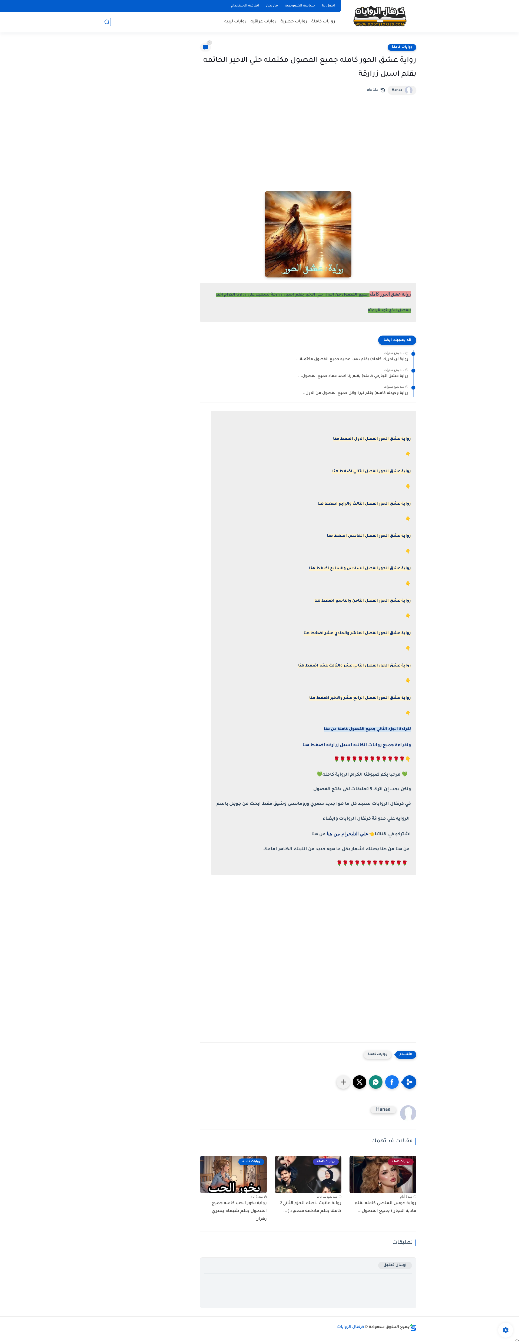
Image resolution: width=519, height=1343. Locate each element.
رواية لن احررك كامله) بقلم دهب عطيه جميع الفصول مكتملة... (352, 359)
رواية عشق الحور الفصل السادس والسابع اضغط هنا (360, 569)
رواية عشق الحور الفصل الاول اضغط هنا (372, 439)
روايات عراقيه (264, 21)
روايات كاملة (323, 21)
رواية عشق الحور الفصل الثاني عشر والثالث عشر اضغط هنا (354, 666)
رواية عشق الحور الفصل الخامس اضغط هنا (369, 536)
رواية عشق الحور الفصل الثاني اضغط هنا (371, 472)
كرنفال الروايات (350, 1327)
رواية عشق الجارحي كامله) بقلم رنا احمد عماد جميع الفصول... (353, 376)
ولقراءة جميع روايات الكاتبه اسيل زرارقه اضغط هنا (356, 745)
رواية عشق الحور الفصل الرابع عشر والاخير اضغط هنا (360, 698)
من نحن (272, 6)
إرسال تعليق (395, 1265)
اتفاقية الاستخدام (245, 6)
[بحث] (107, 22)
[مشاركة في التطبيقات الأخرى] (343, 1082)
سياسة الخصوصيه (300, 6)
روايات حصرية (294, 21)
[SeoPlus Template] (413, 1327)
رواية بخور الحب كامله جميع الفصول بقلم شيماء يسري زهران (239, 1211)
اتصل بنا (328, 6)
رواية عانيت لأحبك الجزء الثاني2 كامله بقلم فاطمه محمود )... (310, 1207)
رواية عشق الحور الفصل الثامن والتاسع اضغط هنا (362, 601)
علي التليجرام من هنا (348, 833)
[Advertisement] (308, 154)
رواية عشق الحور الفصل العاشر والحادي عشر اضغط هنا (357, 633)
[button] (392, 1082)
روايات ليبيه (235, 21)
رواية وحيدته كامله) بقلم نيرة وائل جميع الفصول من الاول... (354, 393)
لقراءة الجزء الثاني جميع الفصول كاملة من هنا (367, 729)
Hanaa (397, 90)
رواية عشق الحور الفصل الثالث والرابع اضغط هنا (364, 504)
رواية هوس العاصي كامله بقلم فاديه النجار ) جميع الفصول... (385, 1207)
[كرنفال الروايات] (380, 15)
